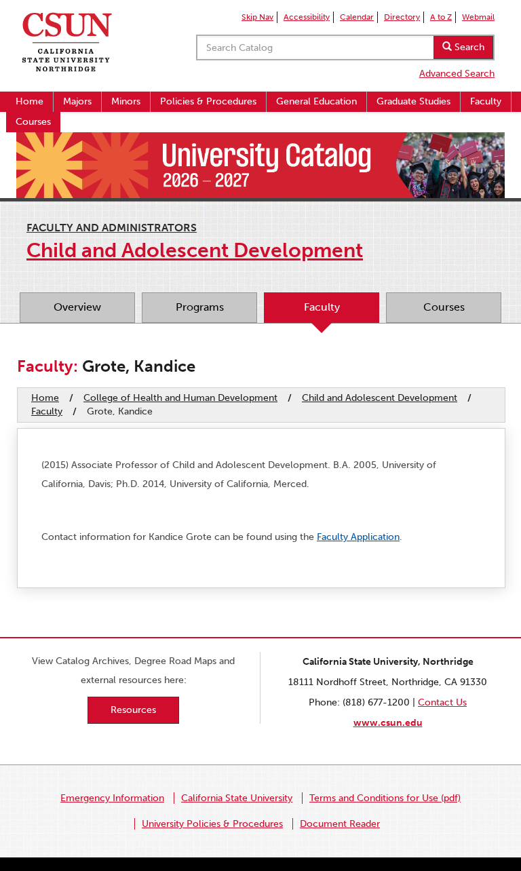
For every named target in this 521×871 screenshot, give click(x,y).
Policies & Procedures (208, 101)
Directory (402, 17)
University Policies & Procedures (212, 824)
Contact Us (442, 702)
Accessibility (307, 17)
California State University (236, 798)
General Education (316, 101)
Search (468, 47)
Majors (77, 101)
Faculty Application (358, 537)
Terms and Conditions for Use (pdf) (385, 798)
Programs (200, 307)
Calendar (357, 17)
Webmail (478, 17)
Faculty (485, 101)
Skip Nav (257, 17)
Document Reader (340, 824)
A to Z (441, 17)
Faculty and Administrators (111, 227)
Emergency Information (112, 798)
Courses (33, 122)
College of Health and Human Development (180, 398)
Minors (125, 101)
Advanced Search (457, 73)
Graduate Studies (413, 101)
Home (29, 101)
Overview (77, 307)
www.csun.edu (388, 723)
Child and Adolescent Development (379, 398)
